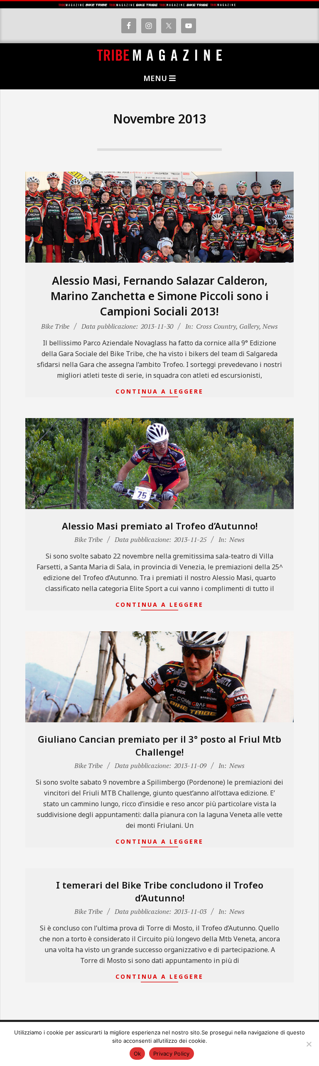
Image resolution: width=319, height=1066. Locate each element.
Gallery (249, 326)
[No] (308, 1044)
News (270, 326)
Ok (137, 1053)
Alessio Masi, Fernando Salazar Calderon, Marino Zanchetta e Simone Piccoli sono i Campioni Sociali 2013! (160, 296)
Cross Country (216, 326)
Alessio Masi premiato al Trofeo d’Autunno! (160, 525)
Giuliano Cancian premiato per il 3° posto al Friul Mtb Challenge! (159, 745)
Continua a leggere (159, 391)
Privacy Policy (171, 1053)
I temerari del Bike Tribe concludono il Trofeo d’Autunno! (159, 891)
